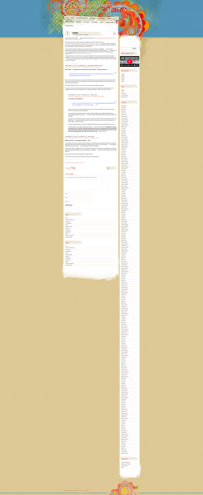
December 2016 (124, 308)
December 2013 (124, 371)
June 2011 (123, 423)
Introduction (94, 22)
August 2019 (124, 252)
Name (66, 193)
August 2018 (124, 273)
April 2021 (123, 217)
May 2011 (123, 425)
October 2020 (124, 228)
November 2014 (124, 352)
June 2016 (123, 318)
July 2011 (123, 422)
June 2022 (123, 193)
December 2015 (124, 329)
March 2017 (123, 303)
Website (67, 201)
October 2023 (124, 165)
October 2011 (124, 416)
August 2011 (124, 420)
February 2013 (124, 388)
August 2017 (124, 294)
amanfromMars (85, 34)
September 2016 (124, 313)
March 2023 (123, 177)
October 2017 (124, 291)
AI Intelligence (101, 18)
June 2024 (123, 151)
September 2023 (124, 167)
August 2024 (124, 147)
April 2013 (123, 385)
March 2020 (123, 240)
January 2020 (124, 243)
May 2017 (123, 299)
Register (123, 90)
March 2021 (123, 219)
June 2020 (123, 235)
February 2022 (124, 200)
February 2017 (124, 305)
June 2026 (123, 109)
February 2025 (124, 137)
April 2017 (123, 301)
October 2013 (124, 374)
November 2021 (124, 205)
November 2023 (124, 163)
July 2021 (123, 212)
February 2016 (124, 325)
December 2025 (124, 119)
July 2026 (123, 107)
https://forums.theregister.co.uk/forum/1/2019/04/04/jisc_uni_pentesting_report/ (82, 137)
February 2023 (124, 179)
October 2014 (124, 353)
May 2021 (123, 215)
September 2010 (124, 439)
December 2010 (124, 434)
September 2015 (124, 334)
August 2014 (124, 357)
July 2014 (123, 359)
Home (67, 18)
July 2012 (123, 401)
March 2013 (123, 387)
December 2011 (124, 413)
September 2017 (124, 292)
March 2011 (123, 429)
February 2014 (124, 367)
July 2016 (123, 317)
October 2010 (124, 437)
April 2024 (123, 154)
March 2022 (123, 198)
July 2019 (123, 254)
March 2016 (123, 324)
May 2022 (123, 195)
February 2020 (124, 242)
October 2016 (124, 312)
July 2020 (123, 233)
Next (109, 168)
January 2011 (124, 432)
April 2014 (123, 364)
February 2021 (124, 221)
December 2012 (124, 392)
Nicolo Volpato (86, 490)
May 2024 (123, 153)
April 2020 (123, 238)
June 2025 (123, 130)
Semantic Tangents (110, 22)
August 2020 (124, 231)
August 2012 (124, 399)
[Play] (122, 65)
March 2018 (123, 282)
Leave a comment (80, 162)
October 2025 (124, 123)
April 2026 (123, 112)
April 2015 (123, 343)
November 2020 (124, 226)
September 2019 (124, 250)
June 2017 (123, 298)
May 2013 (123, 383)
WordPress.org (124, 97)
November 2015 (124, 331)
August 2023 (124, 168)
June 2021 (123, 214)
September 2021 (124, 208)
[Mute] (135, 65)
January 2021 (124, 222)
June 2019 (123, 256)
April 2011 (123, 427)
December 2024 (124, 140)
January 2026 (124, 118)
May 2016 (123, 320)
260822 (122, 79)
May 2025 (123, 132)
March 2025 (123, 135)
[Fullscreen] (137, 65)
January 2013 (124, 390)
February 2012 (124, 409)
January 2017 (124, 306)
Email (66, 197)
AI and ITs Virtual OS (82, 18)
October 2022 (124, 186)
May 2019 (123, 257)
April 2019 (123, 259)
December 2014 (124, 350)
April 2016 (123, 322)
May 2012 (123, 404)
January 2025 (124, 139)
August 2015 (124, 336)
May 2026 (123, 111)
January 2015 (124, 348)
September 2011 (124, 418)
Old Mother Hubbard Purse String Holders (81, 53)
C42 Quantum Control (126, 464)
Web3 (122, 467)
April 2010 (123, 448)
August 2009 (124, 451)
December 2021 (124, 203)
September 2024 (124, 146)
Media (101, 22)
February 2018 (124, 284)
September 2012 (124, 397)
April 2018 (123, 280)
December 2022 (124, 182)
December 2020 (124, 224)
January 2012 (124, 411)
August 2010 (124, 441)
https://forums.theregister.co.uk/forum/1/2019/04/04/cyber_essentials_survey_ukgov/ (83, 66)
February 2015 (124, 346)
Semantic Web (69, 26)
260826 (122, 74)
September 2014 (124, 355)
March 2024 (123, 156)
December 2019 (124, 245)
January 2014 (124, 369)
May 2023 (123, 174)
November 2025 (124, 121)
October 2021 (124, 207)
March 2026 (123, 114)
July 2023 (123, 170)
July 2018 (123, 275)
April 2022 (123, 196)
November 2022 (124, 184)
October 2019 (124, 249)
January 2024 (124, 160)
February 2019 (124, 263)
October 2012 (124, 395)
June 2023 (123, 172)
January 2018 (124, 285)
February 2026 (124, 116)
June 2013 (123, 381)
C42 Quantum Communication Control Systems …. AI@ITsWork (98, 7)
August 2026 (124, 105)
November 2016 (124, 310)
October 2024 (124, 144)
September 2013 (124, 376)
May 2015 (123, 341)
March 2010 (123, 449)
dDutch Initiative (70, 22)
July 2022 (123, 191)
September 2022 (124, 188)
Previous (73, 168)
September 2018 (124, 271)
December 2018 (124, 266)
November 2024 (124, 142)
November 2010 (124, 435)
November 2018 (124, 268)
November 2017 (124, 289)
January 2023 (124, 181)
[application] (129, 61)
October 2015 (124, 332)
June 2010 (123, 444)
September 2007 (124, 453)
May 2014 (123, 362)
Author (109, 18)
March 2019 (123, 261)
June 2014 (123, 360)
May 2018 (123, 278)
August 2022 (124, 189)
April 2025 (123, 133)
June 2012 (123, 402)
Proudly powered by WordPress (69, 490)
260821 (122, 81)
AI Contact (92, 18)
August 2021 (124, 210)
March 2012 (123, 408)
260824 (122, 75)
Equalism (78, 22)
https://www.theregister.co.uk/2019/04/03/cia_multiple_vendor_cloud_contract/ (81, 43)
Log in (122, 91)
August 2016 (124, 315)
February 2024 (124, 158)
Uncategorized (73, 162)
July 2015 (123, 338)
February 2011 (124, 430)
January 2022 (124, 201)
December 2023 (124, 161)
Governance (86, 22)
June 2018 (123, 277)
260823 (122, 77)
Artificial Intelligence (125, 462)
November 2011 (124, 415)
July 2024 (123, 149)
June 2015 (123, 339)
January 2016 (124, 327)
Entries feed (123, 93)
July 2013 (123, 380)
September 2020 (124, 229)
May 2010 (123, 446)
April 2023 (123, 175)
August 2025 (124, 126)
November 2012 (124, 394)
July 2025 (123, 128)
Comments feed (124, 95)
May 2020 (123, 236)
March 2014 (123, 366)
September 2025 (124, 125)
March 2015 (123, 345)
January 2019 (124, 264)
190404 (114, 33)
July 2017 (123, 296)
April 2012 (123, 406)
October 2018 (124, 270)
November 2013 (124, 373)
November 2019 (124, 247)
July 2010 (123, 442)
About (72, 18)
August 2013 (124, 378)
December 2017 (124, 287)
